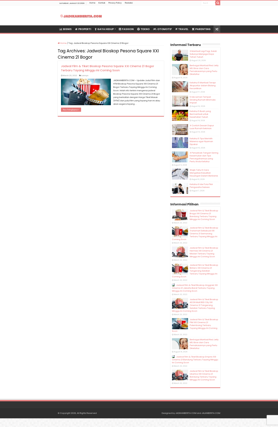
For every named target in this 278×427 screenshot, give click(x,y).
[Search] (217, 2)
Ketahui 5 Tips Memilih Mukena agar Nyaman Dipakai (201, 141)
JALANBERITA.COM (211, 413)
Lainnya (84, 75)
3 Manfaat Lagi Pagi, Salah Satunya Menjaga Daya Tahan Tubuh (203, 54)
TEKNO (145, 29)
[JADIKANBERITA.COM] (81, 15)
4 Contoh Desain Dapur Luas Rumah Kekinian (202, 127)
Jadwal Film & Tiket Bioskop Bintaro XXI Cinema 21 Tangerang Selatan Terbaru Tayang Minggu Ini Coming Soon (195, 271)
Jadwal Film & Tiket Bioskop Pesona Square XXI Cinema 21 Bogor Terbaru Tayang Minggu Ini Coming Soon (107, 68)
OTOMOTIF (164, 29)
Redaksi (129, 2)
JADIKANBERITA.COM (185, 413)
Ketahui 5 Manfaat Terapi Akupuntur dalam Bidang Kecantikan (203, 85)
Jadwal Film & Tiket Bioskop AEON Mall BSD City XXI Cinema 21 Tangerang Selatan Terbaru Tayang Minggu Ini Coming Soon (195, 305)
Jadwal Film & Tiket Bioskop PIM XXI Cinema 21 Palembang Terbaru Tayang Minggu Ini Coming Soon (195, 325)
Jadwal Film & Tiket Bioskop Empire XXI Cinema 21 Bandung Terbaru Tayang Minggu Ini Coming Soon (195, 359)
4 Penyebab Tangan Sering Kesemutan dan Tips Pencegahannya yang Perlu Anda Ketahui (204, 157)
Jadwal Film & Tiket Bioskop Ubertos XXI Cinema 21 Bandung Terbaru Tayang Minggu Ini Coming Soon (204, 375)
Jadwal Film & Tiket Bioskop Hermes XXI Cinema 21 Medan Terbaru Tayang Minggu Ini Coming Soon (204, 252)
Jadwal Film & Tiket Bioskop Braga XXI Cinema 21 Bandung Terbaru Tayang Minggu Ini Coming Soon (204, 215)
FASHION (128, 29)
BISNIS (67, 29)
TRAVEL (183, 29)
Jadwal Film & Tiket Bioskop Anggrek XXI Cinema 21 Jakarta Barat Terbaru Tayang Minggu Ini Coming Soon (195, 288)
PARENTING (203, 29)
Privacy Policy (115, 2)
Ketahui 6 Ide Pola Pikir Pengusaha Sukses (201, 186)
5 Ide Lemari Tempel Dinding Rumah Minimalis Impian (203, 99)
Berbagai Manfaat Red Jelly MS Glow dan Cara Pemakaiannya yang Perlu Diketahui (204, 70)
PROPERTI (84, 29)
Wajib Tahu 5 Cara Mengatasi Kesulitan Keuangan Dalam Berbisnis (204, 172)
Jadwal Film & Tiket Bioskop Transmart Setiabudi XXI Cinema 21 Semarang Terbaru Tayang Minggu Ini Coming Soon (195, 233)
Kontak (101, 2)
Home (92, 2)
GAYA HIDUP (105, 29)
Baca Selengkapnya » (71, 110)
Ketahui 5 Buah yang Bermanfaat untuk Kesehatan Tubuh (200, 114)
